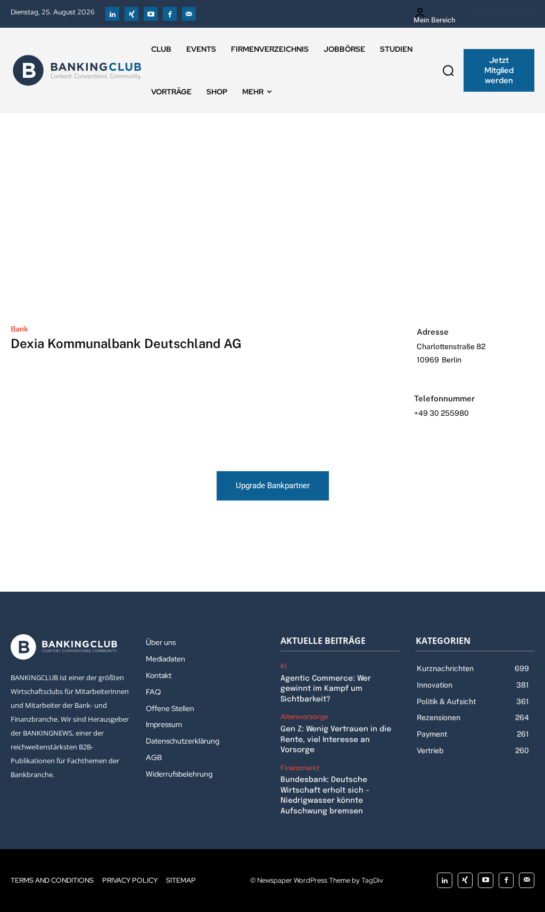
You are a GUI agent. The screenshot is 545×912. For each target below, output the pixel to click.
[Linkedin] (112, 14)
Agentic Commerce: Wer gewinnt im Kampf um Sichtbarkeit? (325, 689)
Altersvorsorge (304, 717)
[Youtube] (151, 14)
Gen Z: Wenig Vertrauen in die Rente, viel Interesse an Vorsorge (335, 739)
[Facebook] (170, 14)
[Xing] (131, 14)
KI (283, 666)
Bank (19, 329)
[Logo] (77, 70)
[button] (448, 70)
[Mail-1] (189, 14)
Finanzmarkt (299, 768)
